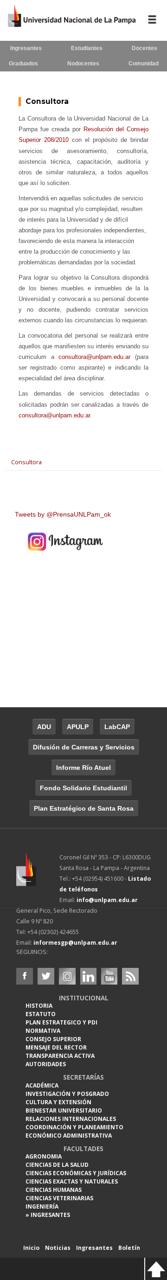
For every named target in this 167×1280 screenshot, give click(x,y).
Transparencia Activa (60, 1056)
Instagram (67, 976)
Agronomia (44, 1156)
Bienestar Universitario (64, 1110)
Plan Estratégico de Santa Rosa (84, 808)
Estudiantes (87, 48)
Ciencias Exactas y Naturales (72, 1181)
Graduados (23, 63)
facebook (24, 976)
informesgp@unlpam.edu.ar (75, 943)
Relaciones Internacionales (71, 1119)
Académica (42, 1085)
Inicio (31, 1248)
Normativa (43, 1031)
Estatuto (41, 1014)
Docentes (144, 48)
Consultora (47, 101)
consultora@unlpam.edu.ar (94, 356)
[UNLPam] (37, 875)
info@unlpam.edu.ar (107, 900)
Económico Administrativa (69, 1135)
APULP (78, 726)
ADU (44, 726)
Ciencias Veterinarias (59, 1198)
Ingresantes (26, 48)
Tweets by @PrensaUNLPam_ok (63, 514)
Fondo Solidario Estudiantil (83, 788)
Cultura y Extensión (58, 1102)
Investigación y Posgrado (67, 1094)
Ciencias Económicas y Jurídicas (76, 1173)
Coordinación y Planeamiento (74, 1127)
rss (130, 976)
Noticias (58, 1248)
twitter (46, 976)
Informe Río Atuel (83, 767)
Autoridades (46, 1064)
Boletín (129, 1248)
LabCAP (117, 726)
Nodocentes (83, 63)
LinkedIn (88, 976)
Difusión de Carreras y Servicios (84, 747)
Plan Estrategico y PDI (61, 1022)
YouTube (109, 976)
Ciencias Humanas (54, 1190)
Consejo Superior (53, 1039)
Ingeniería (42, 1206)
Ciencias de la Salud (57, 1165)
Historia (39, 1006)
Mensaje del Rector (56, 1047)
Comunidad (143, 63)
